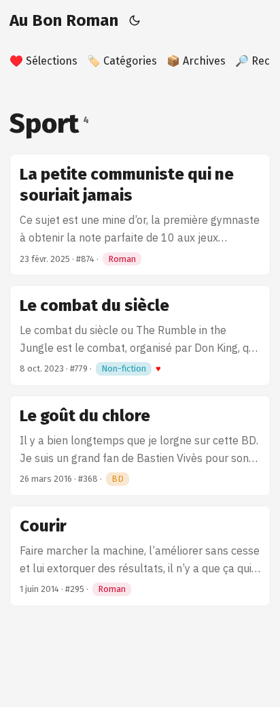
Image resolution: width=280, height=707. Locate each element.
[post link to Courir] (140, 556)
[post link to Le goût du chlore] (140, 445)
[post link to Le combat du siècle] (140, 335)
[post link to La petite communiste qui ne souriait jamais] (140, 214)
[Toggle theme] (134, 20)
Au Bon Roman (64, 20)
